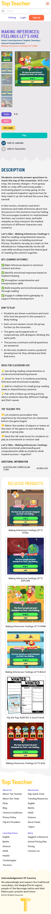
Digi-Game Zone (36, 794)
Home (4, 40)
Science (32, 817)
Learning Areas (15, 40)
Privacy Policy (9, 817)
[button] (12, 143)
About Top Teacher (12, 794)
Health (6, 855)
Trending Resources (38, 798)
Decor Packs (34, 822)
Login (23, 17)
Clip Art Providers (11, 822)
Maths (31, 808)
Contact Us (33, 851)
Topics (31, 826)
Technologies (9, 860)
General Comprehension (12, 43)
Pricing (12, 17)
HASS (30, 812)
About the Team (11, 798)
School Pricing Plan (37, 841)
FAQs (5, 803)
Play (24, 135)
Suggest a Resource (38, 837)
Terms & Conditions (12, 812)
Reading (35, 40)
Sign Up (36, 17)
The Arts (7, 865)
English (27, 40)
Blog (5, 808)
